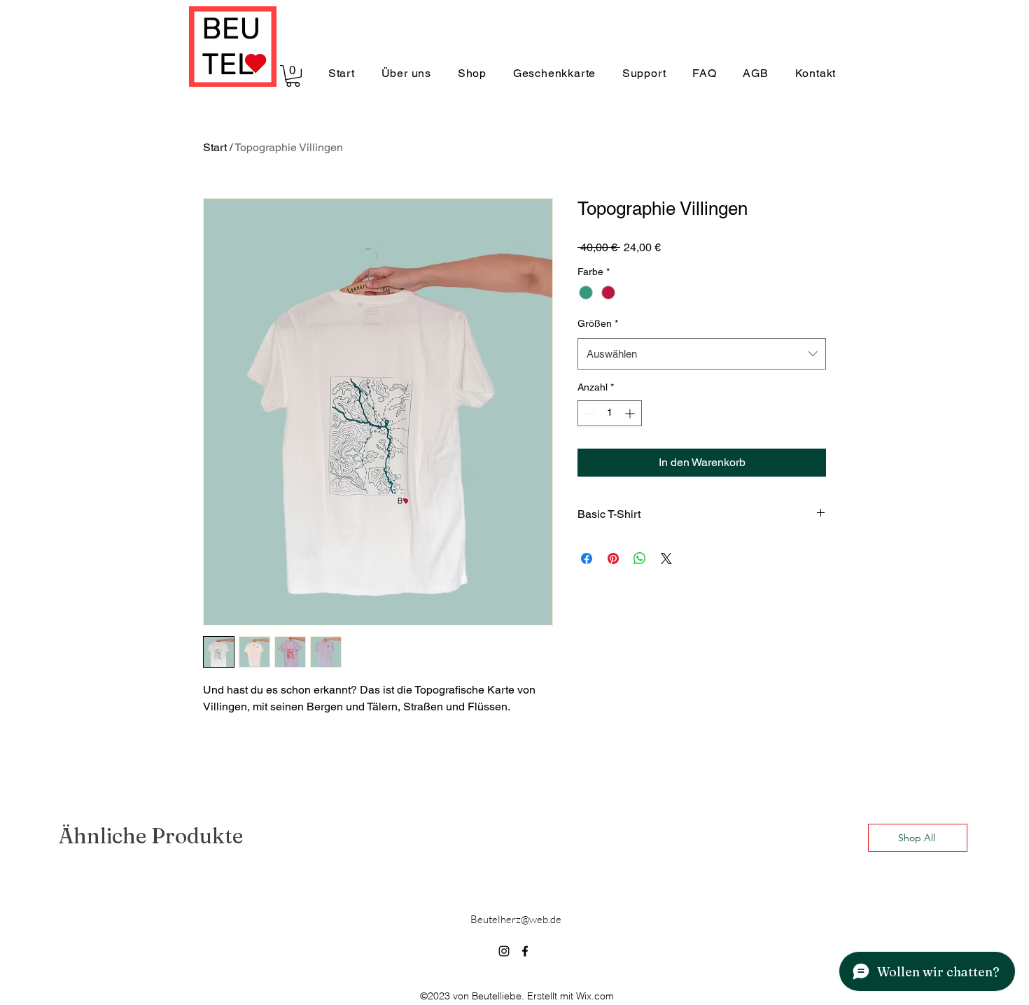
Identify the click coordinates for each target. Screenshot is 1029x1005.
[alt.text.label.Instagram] (504, 951)
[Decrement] (588, 413)
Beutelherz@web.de (515, 919)
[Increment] (631, 413)
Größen (598, 323)
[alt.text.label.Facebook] (525, 951)
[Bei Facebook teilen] (586, 558)
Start (215, 147)
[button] (293, 76)
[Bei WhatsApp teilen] (639, 558)
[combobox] (702, 354)
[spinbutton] (609, 413)
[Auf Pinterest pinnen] (613, 558)
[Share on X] (666, 558)
